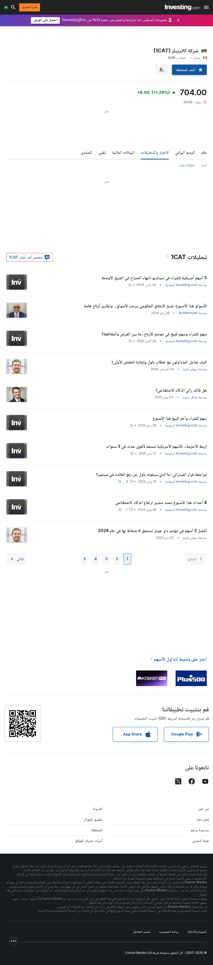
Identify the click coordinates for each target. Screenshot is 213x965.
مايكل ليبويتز (189, 397)
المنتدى (86, 152)
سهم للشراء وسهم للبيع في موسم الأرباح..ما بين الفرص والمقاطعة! (154, 333)
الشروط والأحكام (197, 932)
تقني (102, 152)
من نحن (203, 808)
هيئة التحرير (200, 840)
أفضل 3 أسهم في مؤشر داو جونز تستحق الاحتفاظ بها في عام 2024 (152, 530)
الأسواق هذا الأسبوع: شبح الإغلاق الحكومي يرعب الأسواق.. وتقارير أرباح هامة (145, 305)
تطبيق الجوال (93, 819)
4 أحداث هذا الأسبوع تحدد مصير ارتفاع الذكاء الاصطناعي (161, 502)
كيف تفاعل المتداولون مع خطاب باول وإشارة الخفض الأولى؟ (159, 362)
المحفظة (96, 830)
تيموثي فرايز (190, 369)
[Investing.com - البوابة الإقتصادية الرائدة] (182, 7)
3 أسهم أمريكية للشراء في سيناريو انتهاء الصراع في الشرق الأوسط (154, 277)
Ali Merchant (188, 313)
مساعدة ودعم (200, 830)
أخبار (204, 165)
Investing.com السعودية (181, 285)
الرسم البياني (185, 152)
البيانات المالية (123, 152)
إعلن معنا (203, 819)
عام (204, 152)
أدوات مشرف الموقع (88, 840)
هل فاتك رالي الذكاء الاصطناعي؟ (181, 390)
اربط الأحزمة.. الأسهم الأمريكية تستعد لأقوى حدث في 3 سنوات (156, 446)
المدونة (97, 808)
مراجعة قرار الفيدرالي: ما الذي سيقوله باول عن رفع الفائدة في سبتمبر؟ (151, 474)
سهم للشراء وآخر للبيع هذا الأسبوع (180, 418)
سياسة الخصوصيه (169, 932)
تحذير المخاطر (142, 932)
